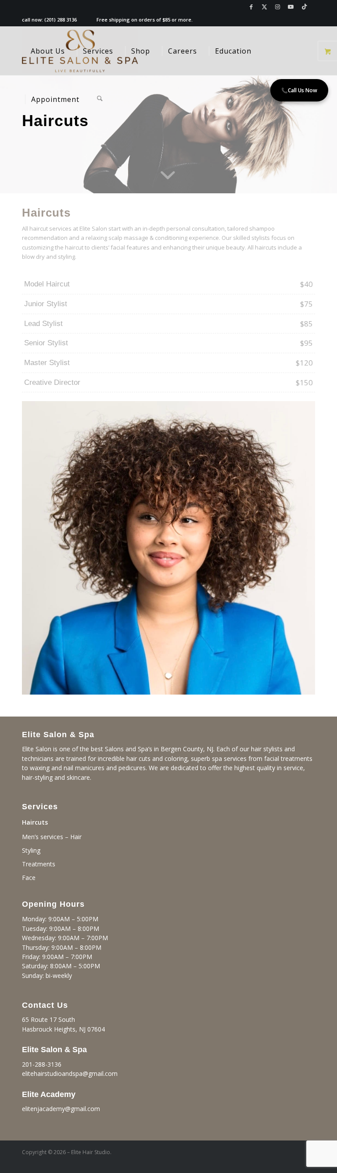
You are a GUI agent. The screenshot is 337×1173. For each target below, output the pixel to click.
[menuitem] (48, 51)
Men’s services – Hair (52, 837)
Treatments (38, 864)
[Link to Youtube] (290, 6)
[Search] (99, 99)
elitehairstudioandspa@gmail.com (70, 1073)
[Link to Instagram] (277, 6)
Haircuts (35, 822)
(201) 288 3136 (60, 19)
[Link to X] (264, 6)
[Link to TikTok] (304, 6)
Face (29, 877)
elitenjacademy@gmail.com (61, 1108)
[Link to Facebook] (251, 6)
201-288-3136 (41, 1064)
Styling (31, 850)
